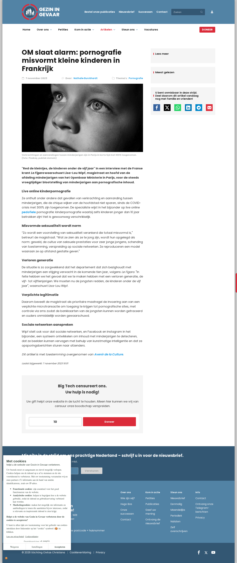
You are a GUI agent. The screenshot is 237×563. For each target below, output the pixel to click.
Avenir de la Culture (108, 354)
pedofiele (29, 212)
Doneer (207, 29)
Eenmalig (176, 504)
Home (26, 29)
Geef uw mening (150, 512)
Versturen (92, 471)
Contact (162, 12)
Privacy (200, 517)
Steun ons (128, 29)
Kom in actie (82, 29)
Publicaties (152, 504)
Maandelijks (177, 510)
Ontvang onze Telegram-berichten (204, 508)
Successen (145, 12)
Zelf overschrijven (179, 529)
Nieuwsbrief (126, 12)
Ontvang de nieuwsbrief (152, 521)
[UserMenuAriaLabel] (212, 12)
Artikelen (106, 29)
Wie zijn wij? (127, 498)
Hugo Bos (126, 504)
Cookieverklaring (80, 552)
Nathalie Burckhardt (86, 78)
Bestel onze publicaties (99, 12)
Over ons (43, 29)
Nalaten (175, 521)
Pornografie (136, 78)
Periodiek (176, 516)
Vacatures (151, 29)
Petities (63, 29)
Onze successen (127, 512)
